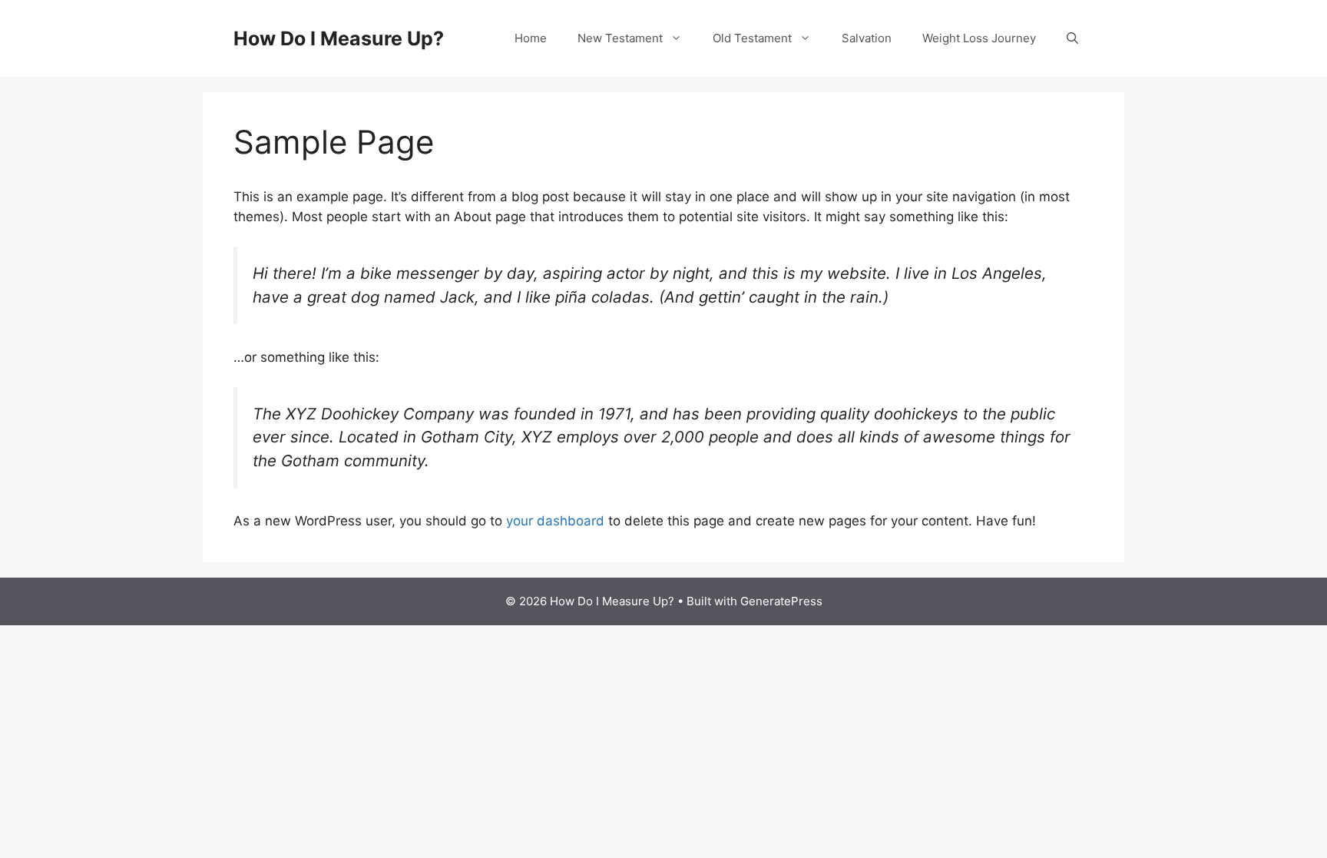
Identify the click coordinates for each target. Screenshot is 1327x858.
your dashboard (555, 520)
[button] (1072, 38)
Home (531, 38)
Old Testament (752, 38)
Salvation (867, 38)
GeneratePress (781, 601)
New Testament (620, 38)
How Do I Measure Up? (338, 38)
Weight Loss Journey (979, 38)
